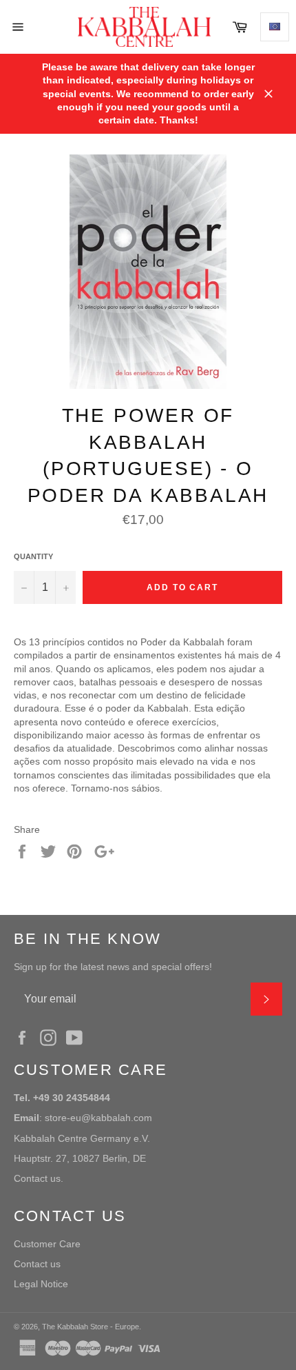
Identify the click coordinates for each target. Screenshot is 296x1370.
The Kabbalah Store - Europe (90, 1326)
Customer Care (47, 1243)
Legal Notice (41, 1283)
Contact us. (38, 1178)
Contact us (37, 1263)
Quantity (33, 556)
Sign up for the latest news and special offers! (113, 966)
